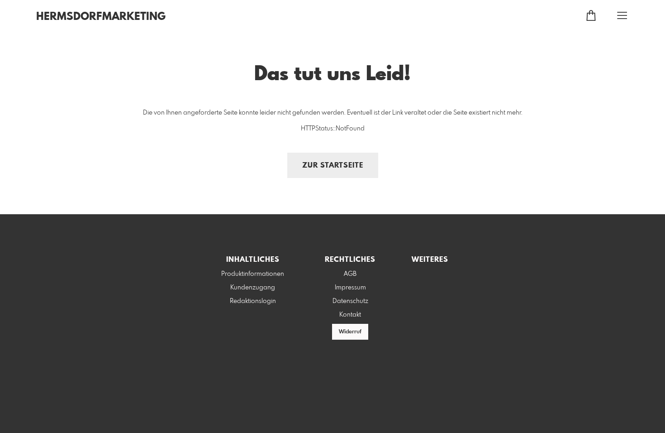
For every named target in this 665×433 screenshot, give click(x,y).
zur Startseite (332, 165)
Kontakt (350, 315)
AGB (350, 274)
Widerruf (350, 332)
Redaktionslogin (253, 301)
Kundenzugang (252, 287)
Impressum (350, 287)
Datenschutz (350, 301)
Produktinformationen (252, 274)
